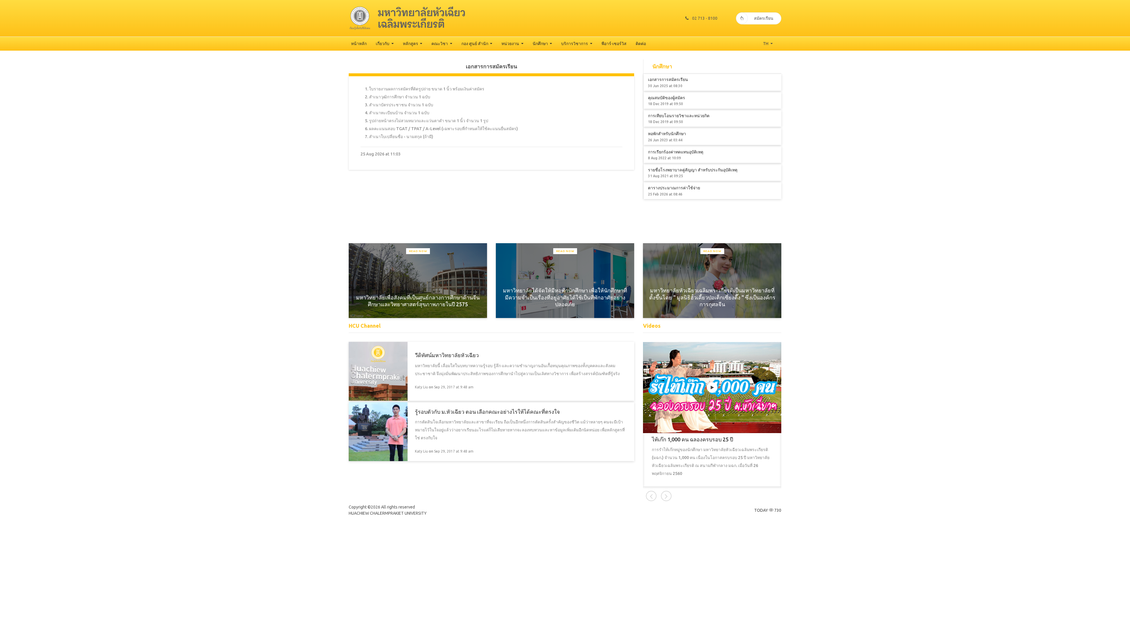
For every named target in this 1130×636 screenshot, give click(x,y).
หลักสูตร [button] (411, 43)
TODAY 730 (767, 510)
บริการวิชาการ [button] (575, 43)
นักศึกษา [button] (541, 43)
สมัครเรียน (763, 18)
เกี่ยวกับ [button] (383, 43)
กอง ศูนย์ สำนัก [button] (475, 43)
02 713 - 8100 (704, 18)
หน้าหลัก (359, 43)
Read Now (418, 251)
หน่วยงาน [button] (510, 43)
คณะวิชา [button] (440, 43)
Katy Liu (421, 387)
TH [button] (766, 43)
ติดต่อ (641, 43)
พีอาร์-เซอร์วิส (614, 43)
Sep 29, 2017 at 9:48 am (453, 387)
